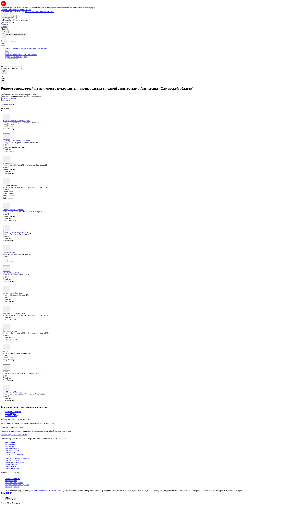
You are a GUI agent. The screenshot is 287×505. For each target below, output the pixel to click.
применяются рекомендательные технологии (45, 491)
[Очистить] (4, 71)
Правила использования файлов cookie (39, 12)
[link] (5, 31)
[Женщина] (6, 159)
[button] (3, 37)
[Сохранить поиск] (3, 80)
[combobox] (11, 66)
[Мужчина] (6, 117)
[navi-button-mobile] (3, 44)
